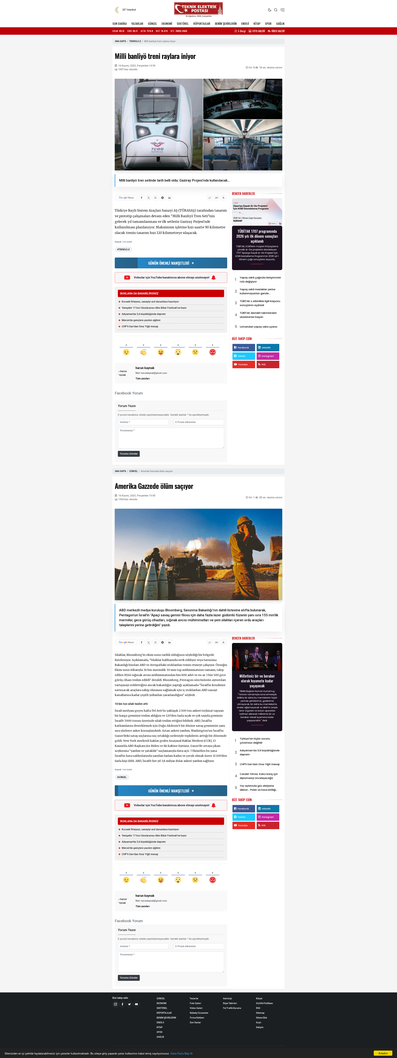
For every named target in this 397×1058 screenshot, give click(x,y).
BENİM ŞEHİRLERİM (226, 23)
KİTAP (257, 23)
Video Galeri (196, 1008)
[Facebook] (122, 1004)
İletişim (259, 1027)
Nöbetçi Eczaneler (199, 1013)
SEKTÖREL (183, 23)
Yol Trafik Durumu (232, 1008)
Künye (259, 998)
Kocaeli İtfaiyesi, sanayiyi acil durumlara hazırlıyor (150, 301)
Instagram (268, 356)
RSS (263, 364)
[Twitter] (129, 1004)
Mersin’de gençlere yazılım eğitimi (141, 320)
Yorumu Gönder (129, 453)
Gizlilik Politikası (264, 1003)
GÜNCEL (152, 23)
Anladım (383, 1053)
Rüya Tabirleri (230, 1003)
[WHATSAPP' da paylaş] (155, 197)
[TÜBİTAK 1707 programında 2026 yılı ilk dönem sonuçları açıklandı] (257, 212)
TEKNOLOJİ (135, 41)
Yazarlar (194, 998)
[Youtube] (136, 1004)
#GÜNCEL (121, 777)
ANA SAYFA (120, 41)
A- (224, 197)
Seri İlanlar (195, 1022)
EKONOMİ (167, 23)
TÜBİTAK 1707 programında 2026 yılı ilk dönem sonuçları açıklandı (257, 236)
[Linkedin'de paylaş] (169, 197)
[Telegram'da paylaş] (162, 197)
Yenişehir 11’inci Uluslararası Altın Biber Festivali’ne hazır (154, 307)
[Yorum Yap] (209, 197)
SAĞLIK (280, 23)
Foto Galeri (195, 1003)
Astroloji (227, 998)
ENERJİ (245, 23)
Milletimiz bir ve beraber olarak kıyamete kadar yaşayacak (257, 681)
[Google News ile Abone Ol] (126, 197)
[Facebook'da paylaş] (141, 197)
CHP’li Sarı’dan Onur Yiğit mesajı (140, 326)
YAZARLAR (137, 23)
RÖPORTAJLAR (201, 23)
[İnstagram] (115, 1004)
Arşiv (258, 1022)
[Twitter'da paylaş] (148, 197)
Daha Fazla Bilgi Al (181, 1053)
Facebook (243, 347)
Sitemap (260, 1013)
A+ (216, 197)
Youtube (243, 364)
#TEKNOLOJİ (123, 249)
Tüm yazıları (143, 378)
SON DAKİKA (119, 23)
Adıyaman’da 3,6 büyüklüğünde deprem (144, 314)
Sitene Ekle (261, 1017)
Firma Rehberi (197, 1017)
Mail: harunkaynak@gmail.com (151, 373)
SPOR (268, 23)
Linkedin (266, 347)
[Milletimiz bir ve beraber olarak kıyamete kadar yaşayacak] (257, 657)
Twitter (241, 356)
